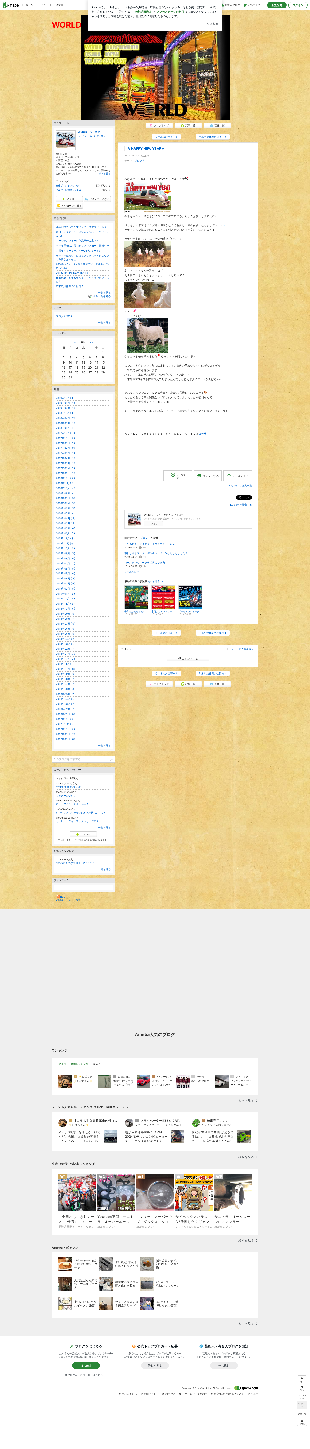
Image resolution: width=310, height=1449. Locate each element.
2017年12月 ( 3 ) (65, 433)
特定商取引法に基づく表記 (229, 1393)
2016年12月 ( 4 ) (65, 478)
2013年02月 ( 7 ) (65, 709)
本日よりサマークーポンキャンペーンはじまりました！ (156, 553)
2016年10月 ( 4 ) (65, 488)
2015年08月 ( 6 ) (65, 558)
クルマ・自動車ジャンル (68, 189)
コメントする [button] (210, 476)
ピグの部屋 (100, 136)
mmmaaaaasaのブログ (69, 786)
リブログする (240, 475)
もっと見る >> (132, 571)
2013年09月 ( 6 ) (65, 673)
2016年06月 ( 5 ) (65, 508)
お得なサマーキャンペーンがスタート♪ (78, 250)
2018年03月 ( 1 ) (65, 423)
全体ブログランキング (67, 185)
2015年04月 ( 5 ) (65, 578)
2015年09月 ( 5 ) (65, 553)
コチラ (202, 433)
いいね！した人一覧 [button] (240, 485)
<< (75, 342)
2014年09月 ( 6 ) (65, 613)
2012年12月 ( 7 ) (65, 719)
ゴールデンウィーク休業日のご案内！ (145, 562)
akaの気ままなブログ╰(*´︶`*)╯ (75, 863)
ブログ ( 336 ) (64, 316)
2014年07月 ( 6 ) (65, 623)
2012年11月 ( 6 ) (65, 724)
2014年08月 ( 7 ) (65, 618)
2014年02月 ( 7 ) (65, 648)
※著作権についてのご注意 (68, 900)
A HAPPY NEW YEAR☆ (146, 149)
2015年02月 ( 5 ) (65, 588)
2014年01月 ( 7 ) (65, 653)
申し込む (223, 1365)
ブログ (138, 160)
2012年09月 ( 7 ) (65, 734)
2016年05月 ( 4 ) (65, 513)
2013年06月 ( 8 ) (65, 689)
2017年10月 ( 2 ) (65, 438)
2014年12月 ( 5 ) (65, 598)
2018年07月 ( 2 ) (65, 418)
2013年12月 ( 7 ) (65, 658)
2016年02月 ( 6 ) (65, 528)
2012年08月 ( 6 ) (65, 739)
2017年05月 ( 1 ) (65, 453)
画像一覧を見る (102, 296)
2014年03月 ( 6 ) (65, 643)
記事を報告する (243, 504)
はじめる (86, 1365)
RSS (62, 896)
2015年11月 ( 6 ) (65, 543)
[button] (302, 1422)
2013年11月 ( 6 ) (65, 663)
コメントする (190, 658)
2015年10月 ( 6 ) (65, 548)
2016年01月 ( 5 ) (65, 533)
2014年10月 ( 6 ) (65, 608)
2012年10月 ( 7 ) (65, 729)
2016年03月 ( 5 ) (65, 523)
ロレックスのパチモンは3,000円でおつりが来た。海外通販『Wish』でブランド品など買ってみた (83, 812)
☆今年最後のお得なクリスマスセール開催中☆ (82, 245)
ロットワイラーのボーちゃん (72, 804)
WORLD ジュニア (89, 131)
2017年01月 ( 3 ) (65, 473)
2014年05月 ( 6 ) (65, 633)
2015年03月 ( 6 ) (65, 583)
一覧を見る (104, 292)
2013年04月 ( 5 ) (65, 698)
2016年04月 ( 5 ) (65, 518)
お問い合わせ (151, 1393)
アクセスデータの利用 (194, 1393)
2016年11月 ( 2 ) (65, 483)
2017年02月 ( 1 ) (65, 468)
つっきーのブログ (66, 795)
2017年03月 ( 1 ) (65, 463)
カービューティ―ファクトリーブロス (77, 821)
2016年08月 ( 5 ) (65, 498)
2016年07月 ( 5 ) (65, 503)
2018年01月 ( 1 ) (65, 428)
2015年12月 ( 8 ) (65, 538)
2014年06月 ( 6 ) (65, 628)
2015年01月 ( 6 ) (65, 593)
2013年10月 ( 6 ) (65, 669)
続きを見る (105, 173)
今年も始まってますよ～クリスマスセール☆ (149, 543)
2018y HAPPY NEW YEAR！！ (73, 272)
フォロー (155, 523)
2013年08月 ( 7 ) (65, 678)
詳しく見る (155, 1365)
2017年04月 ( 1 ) (65, 458)
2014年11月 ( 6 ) (65, 603)
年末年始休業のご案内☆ (70, 286)
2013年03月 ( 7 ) (65, 704)
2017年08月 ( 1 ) (65, 443)
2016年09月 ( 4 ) (65, 493)
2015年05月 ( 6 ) (65, 573)
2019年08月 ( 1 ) (65, 402)
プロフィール (85, 136)
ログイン (297, 5)
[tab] (73, 1064)
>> (91, 342)
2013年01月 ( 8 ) (65, 714)
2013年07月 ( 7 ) (65, 683)
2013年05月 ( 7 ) (65, 694)
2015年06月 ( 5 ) (65, 568)
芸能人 (97, 1063)
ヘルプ (254, 1393)
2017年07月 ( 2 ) (65, 448)
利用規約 (170, 1393)
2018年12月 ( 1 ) (65, 413)
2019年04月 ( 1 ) (65, 407)
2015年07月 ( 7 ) (65, 563)
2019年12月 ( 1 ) (65, 398)
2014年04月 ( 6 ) (65, 638)
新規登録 (276, 5)
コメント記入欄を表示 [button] (241, 649)
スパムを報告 (129, 1393)
